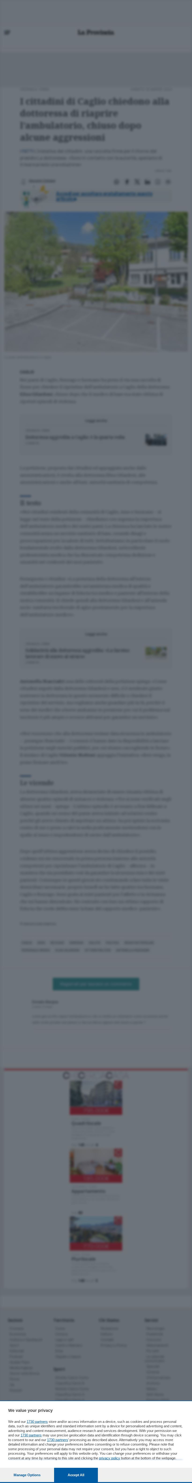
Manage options (27, 1475)
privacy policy (109, 1458)
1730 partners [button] (37, 1422)
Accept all (76, 1475)
